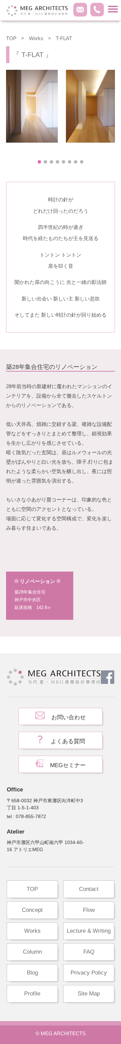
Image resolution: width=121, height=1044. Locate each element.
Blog (32, 972)
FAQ (88, 952)
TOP (11, 38)
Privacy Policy (89, 972)
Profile (32, 993)
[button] (39, 162)
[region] (60, 117)
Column (32, 952)
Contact (88, 889)
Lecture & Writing (89, 931)
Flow (89, 910)
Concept (32, 910)
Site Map (89, 993)
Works (32, 931)
